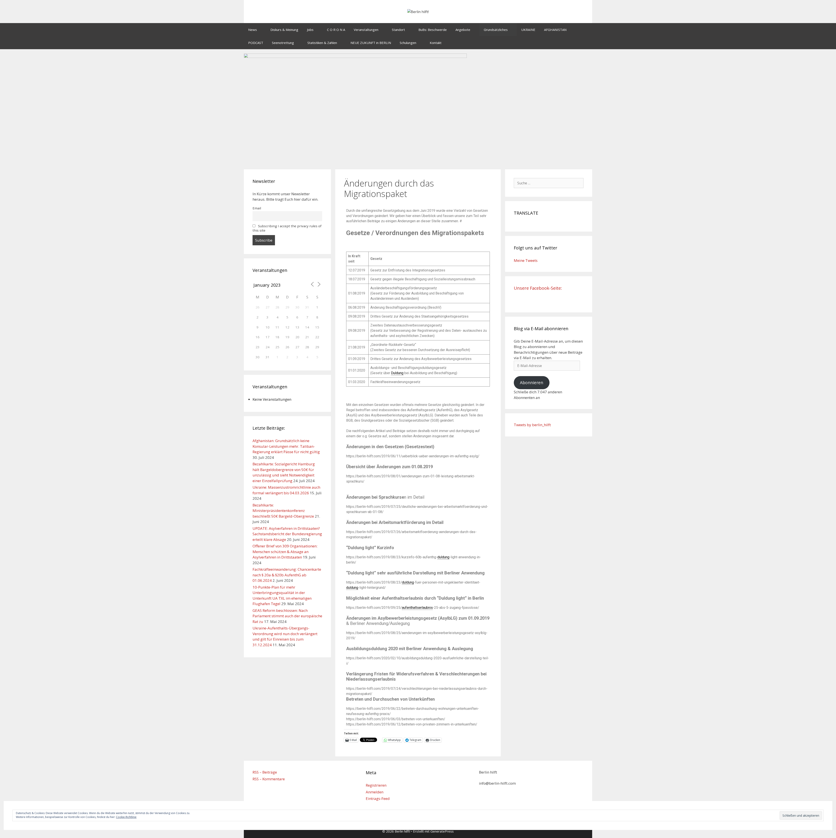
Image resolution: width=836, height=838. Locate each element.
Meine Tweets (526, 260)
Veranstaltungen (366, 29)
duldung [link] (443, 557)
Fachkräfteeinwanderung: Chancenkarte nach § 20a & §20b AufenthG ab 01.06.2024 (287, 575)
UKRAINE (528, 29)
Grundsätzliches (496, 29)
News (252, 29)
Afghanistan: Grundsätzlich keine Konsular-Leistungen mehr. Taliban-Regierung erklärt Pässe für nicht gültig (286, 446)
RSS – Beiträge (265, 772)
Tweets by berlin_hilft (532, 424)
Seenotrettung (283, 42)
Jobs (310, 29)
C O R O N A (336, 29)
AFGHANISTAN (555, 29)
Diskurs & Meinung (284, 29)
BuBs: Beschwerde (432, 29)
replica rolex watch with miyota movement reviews (384, 244)
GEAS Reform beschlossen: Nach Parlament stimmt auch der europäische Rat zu (287, 616)
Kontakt (436, 42)
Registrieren (376, 785)
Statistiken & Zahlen (322, 42)
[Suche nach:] (548, 182)
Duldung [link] (397, 373)
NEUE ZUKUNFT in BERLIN (371, 42)
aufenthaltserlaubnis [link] (417, 608)
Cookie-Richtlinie (126, 817)
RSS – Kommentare (269, 778)
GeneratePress (442, 831)
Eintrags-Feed (378, 798)
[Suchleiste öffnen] (585, 42)
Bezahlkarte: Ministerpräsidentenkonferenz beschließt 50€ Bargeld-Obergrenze (283, 511)
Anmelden (374, 791)
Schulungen (408, 42)
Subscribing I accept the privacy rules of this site (287, 228)
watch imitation (434, 244)
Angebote (462, 29)
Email (257, 208)
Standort (398, 29)
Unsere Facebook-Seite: (538, 288)
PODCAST (255, 42)
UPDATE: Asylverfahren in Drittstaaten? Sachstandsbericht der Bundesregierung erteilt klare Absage (287, 534)
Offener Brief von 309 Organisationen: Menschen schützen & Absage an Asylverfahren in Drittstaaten (285, 552)
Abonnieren (531, 382)
